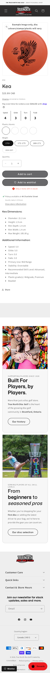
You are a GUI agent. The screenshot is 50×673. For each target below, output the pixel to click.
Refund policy (24, 661)
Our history (18, 421)
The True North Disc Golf (15, 2)
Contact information (17, 669)
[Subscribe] (41, 608)
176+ (7, 143)
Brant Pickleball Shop (34, 2)
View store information (15, 204)
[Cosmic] (15, 130)
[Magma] (24, 130)
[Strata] (33, 130)
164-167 (11, 151)
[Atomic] (6, 130)
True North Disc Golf (23, 657)
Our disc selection (22, 532)
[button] (6, 11)
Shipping (5, 99)
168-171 (37, 143)
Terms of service (19, 665)
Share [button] (7, 289)
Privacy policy (38, 661)
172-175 (22, 143)
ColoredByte (11, 661)
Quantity (6, 156)
